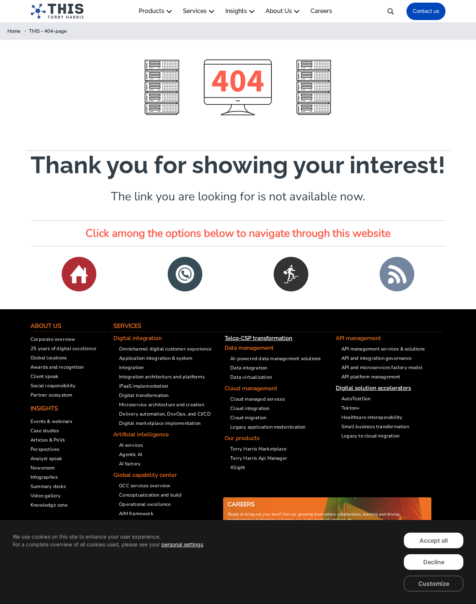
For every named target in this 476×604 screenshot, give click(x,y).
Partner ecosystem (51, 395)
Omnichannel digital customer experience (165, 349)
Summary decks (48, 486)
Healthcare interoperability (371, 417)
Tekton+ (350, 408)
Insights (236, 10)
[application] (238, 562)
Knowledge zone (49, 505)
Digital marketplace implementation (159, 423)
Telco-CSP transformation (258, 338)
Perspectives (44, 449)
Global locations (48, 358)
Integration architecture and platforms (162, 377)
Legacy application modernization (267, 427)
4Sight (237, 467)
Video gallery (45, 495)
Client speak (44, 376)
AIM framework (136, 513)
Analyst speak (46, 458)
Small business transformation (375, 426)
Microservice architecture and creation (161, 404)
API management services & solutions (383, 349)
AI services (131, 445)
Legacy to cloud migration (370, 436)
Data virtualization (251, 377)
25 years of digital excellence (63, 348)
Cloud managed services (257, 399)
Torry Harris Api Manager (258, 458)
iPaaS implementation (143, 386)
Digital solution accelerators (373, 388)
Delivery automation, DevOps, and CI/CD (165, 414)
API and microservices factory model (381, 367)
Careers (321, 10)
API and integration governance (376, 358)
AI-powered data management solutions (275, 358)
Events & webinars (51, 421)
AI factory (130, 464)
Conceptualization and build (150, 495)
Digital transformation (143, 395)
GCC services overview (144, 485)
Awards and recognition (57, 367)
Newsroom (42, 468)
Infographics (44, 477)
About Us (279, 10)
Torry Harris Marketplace (258, 449)
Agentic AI (130, 454)
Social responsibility (52, 385)
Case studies (44, 430)
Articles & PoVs (47, 440)
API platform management (371, 377)
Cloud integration (249, 408)
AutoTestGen (355, 398)
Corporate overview (52, 339)
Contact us (426, 11)
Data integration (248, 368)
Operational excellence (145, 504)
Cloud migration (248, 417)
